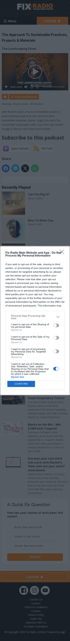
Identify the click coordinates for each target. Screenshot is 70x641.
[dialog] (35, 320)
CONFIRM (21, 383)
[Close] (63, 253)
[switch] (56, 325)
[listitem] (35, 317)
